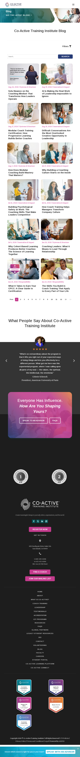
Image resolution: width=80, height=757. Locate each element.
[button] (73, 360)
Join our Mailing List (40, 579)
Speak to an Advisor (33, 421)
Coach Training (40, 603)
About (40, 595)
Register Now (40, 529)
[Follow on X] (38, 521)
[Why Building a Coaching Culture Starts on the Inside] (57, 153)
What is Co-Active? (40, 599)
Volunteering (40, 645)
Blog (40, 649)
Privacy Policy (21, 741)
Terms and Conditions (35, 741)
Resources (40, 623)
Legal (47, 741)
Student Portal (40, 660)
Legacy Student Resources (40, 633)
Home (40, 591)
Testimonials (40, 611)
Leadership (40, 607)
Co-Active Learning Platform (40, 664)
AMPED (61, 741)
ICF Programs (40, 619)
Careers (40, 656)
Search (65, 56)
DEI (40, 637)
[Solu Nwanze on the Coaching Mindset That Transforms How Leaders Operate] (23, 74)
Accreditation (40, 615)
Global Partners (40, 630)
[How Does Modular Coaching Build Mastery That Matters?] (23, 153)
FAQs (55, 421)
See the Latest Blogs (18, 15)
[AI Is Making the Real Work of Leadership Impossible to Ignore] (57, 74)
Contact (40, 641)
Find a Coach (40, 572)
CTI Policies (64, 738)
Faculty (40, 653)
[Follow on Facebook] (33, 521)
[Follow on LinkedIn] (42, 521)
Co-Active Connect (40, 668)
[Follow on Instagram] (46, 521)
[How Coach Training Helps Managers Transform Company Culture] (57, 189)
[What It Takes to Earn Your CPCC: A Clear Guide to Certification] (23, 268)
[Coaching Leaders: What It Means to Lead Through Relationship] (57, 229)
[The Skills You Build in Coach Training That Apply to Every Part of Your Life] (57, 268)
